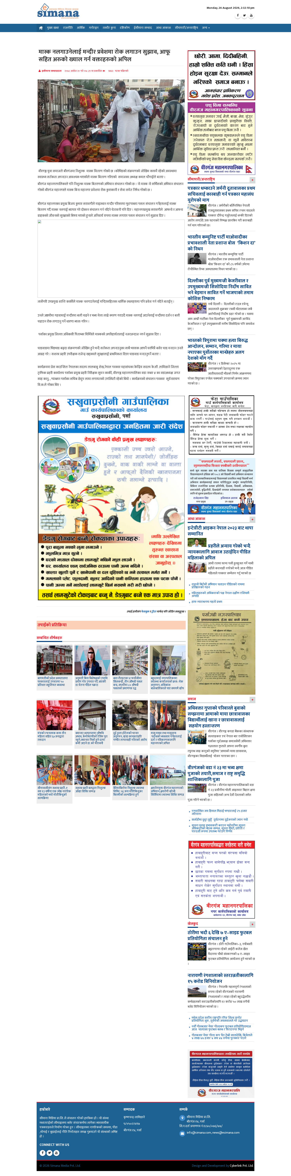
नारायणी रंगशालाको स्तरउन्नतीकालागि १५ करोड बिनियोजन (220, 978)
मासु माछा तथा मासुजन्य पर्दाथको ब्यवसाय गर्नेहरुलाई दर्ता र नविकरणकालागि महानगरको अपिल (166, 738)
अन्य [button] (205, 28)
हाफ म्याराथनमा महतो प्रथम (207, 602)
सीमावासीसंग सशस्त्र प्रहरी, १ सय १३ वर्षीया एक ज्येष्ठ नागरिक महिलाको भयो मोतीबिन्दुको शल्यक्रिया (54, 793)
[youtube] (251, 16)
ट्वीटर (153, 611)
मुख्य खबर (53, 28)
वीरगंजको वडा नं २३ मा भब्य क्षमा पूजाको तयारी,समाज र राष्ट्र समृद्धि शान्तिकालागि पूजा (216, 773)
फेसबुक (145, 611)
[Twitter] (244, 16)
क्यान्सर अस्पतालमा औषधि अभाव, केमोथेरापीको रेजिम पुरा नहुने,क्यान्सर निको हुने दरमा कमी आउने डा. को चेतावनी (91, 738)
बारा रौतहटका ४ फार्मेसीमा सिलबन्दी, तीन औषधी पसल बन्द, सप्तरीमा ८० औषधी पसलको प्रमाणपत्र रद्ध (127, 683)
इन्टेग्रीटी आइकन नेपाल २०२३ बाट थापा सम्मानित (220, 531)
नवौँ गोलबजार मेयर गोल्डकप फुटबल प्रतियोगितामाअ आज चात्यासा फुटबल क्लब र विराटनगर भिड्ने (221, 1028)
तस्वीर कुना (109, 28)
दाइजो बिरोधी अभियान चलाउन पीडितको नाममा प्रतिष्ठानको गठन (218, 586)
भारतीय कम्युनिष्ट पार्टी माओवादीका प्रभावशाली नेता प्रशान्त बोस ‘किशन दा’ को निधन (221, 243)
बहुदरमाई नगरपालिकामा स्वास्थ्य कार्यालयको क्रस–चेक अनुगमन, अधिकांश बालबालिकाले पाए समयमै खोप (167, 683)
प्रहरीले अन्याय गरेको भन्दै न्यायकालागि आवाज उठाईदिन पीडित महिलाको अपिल (219, 552)
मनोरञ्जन (94, 28)
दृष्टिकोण (125, 28)
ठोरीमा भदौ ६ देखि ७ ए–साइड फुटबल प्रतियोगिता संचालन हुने (220, 935)
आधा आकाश (163, 28)
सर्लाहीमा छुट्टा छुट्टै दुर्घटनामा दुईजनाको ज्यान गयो (220, 819)
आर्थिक (81, 28)
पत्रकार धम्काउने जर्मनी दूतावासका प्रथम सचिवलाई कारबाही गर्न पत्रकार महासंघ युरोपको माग (221, 194)
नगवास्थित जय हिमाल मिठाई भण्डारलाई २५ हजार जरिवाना (219, 812)
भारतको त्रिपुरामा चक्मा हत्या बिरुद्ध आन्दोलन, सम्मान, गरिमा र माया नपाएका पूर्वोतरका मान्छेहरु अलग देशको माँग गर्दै (218, 349)
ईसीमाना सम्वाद (143, 28)
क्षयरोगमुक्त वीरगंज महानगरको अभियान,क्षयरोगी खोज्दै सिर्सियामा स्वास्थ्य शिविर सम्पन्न (167, 791)
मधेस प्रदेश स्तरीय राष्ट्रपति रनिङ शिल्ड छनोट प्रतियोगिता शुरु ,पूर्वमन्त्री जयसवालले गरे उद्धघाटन (220, 1019)
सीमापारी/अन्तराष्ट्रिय (186, 28)
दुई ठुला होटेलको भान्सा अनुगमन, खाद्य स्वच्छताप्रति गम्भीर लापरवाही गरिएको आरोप (130, 736)
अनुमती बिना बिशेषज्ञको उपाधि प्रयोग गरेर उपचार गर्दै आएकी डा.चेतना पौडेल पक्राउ (91, 682)
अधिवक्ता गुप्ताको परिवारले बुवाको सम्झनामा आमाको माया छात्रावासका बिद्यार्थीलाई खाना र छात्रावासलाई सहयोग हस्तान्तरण (219, 717)
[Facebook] (238, 16)
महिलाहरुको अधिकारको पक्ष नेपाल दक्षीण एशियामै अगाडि (220, 594)
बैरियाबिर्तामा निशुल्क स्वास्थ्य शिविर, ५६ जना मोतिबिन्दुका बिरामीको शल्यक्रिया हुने (128, 791)
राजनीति (68, 28)
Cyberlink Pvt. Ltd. (241, 1165)
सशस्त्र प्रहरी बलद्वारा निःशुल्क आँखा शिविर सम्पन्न (90, 790)
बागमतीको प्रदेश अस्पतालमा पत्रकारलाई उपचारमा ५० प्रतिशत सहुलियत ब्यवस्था (53, 682)
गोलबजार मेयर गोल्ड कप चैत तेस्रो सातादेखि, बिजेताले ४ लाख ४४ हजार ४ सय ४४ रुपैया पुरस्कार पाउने (222, 1037)
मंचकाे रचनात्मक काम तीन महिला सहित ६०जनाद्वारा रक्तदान (52, 736)
